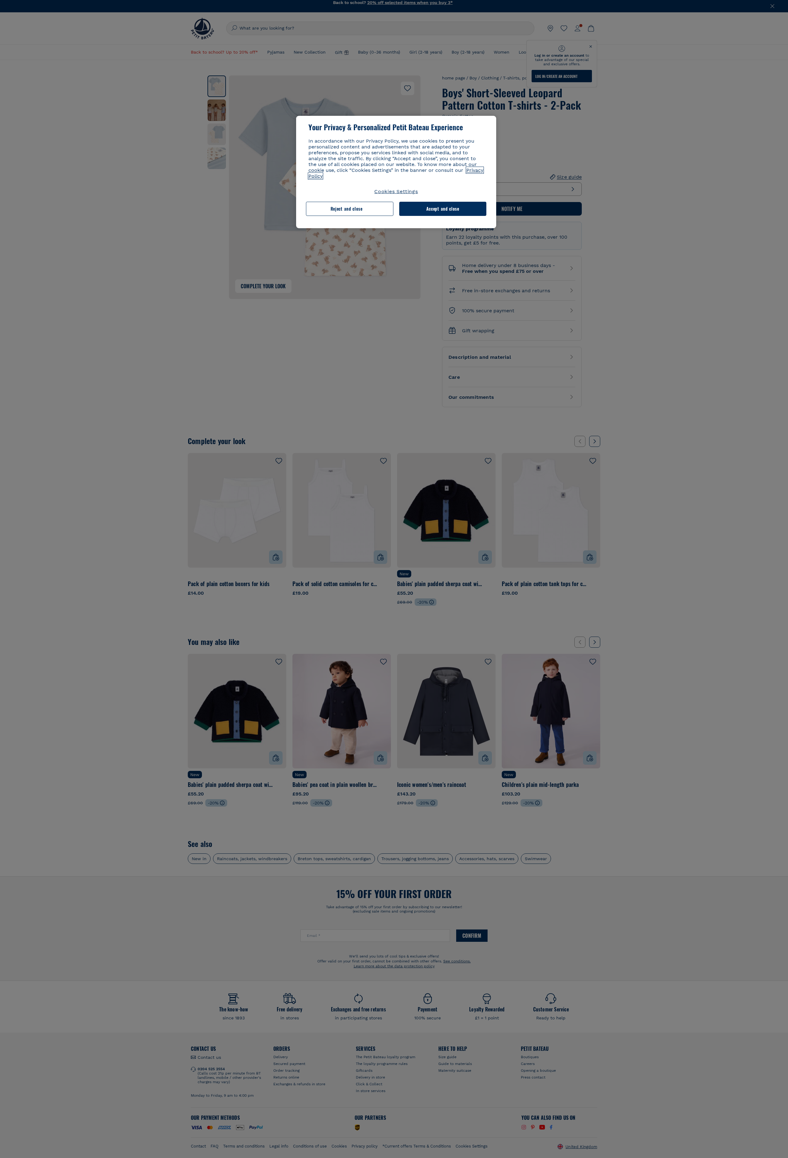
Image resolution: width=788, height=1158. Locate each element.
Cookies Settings (396, 191)
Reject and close (347, 208)
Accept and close (442, 208)
